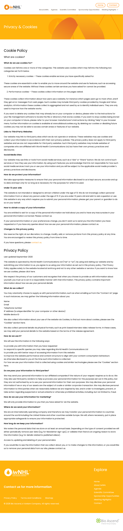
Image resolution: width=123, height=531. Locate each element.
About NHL (44, 10)
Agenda (54, 10)
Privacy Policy (10, 498)
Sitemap (49, 498)
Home (100, 5)
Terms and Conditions (31, 498)
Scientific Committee (68, 10)
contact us (36, 242)
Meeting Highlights (109, 10)
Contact (113, 5)
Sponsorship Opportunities (89, 10)
